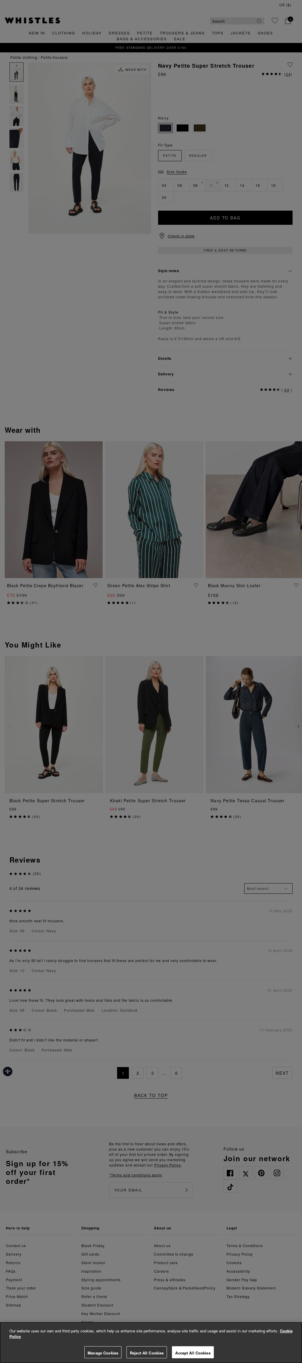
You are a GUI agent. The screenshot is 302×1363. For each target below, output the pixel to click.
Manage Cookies (103, 1353)
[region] (151, 1342)
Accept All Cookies (192, 1353)
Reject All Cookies (147, 1353)
